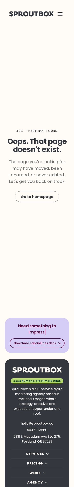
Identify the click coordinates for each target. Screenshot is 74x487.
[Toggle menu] (60, 14)
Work (35, 473)
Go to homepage (37, 196)
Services (35, 454)
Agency (35, 482)
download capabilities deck (35, 343)
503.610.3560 (37, 430)
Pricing (35, 463)
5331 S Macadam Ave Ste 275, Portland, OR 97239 (37, 439)
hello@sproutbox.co (37, 423)
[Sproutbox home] (31, 14)
